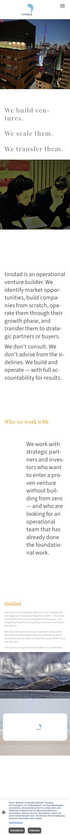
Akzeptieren (16, 830)
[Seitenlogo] (19, 9)
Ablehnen (34, 830)
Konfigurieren (16, 822)
